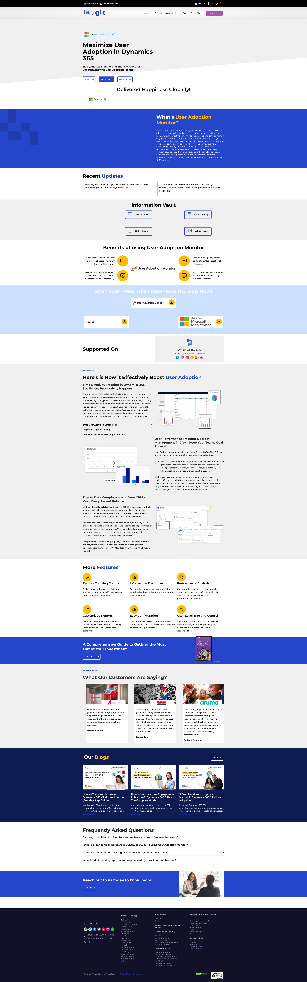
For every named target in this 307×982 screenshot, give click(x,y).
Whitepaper (201, 231)
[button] (117, 425)
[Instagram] (216, 3)
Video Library (201, 214)
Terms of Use (138, 974)
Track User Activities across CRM (100, 425)
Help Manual (142, 231)
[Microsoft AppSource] (195, 3)
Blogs (185, 13)
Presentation (142, 214)
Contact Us (195, 13)
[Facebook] (208, 3)
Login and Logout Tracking (96, 429)
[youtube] (212, 3)
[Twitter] (203, 3)
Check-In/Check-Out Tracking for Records (104, 434)
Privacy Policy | (126, 974)
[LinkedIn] (199, 3)
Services (158, 13)
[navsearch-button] (220, 3)
